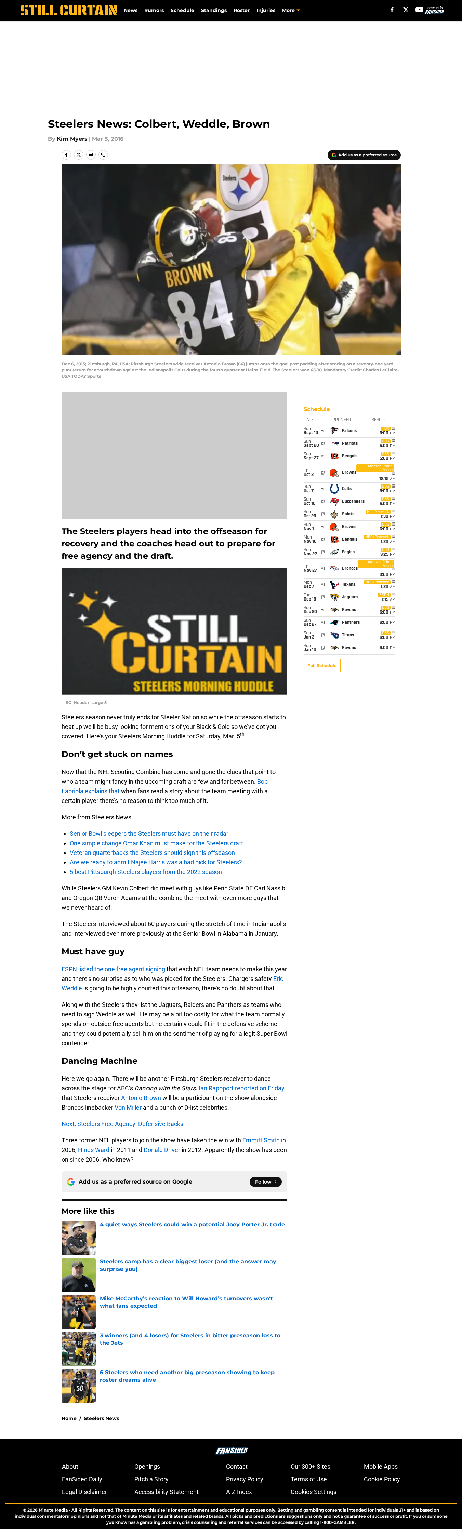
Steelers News (101, 1418)
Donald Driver (162, 1149)
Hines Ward (93, 1149)
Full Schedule (322, 665)
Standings (214, 10)
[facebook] (392, 9)
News (130, 10)
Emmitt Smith (261, 1140)
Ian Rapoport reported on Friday (242, 1088)
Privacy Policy (244, 1479)
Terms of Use (309, 1479)
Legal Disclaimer (84, 1491)
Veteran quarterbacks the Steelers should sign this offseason (152, 852)
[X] (406, 9)
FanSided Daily (82, 1479)
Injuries (265, 10)
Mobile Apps (381, 1466)
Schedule (182, 10)
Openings (147, 1466)
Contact (237, 1466)
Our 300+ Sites (310, 1466)
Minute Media (53, 1510)
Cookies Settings (313, 1491)
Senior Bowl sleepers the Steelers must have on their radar (149, 833)
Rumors (154, 10)
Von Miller (128, 1107)
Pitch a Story (151, 1479)
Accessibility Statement (166, 1491)
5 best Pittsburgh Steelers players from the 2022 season (146, 871)
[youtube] (419, 9)
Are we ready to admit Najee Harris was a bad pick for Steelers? (156, 862)
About (70, 1466)
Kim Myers (72, 139)
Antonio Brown (141, 1097)
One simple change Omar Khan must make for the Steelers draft (156, 843)
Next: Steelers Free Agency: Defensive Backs (122, 1123)
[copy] (103, 155)
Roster (242, 10)
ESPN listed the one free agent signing (113, 969)
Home (69, 1418)
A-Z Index (239, 1491)
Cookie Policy (382, 1479)
